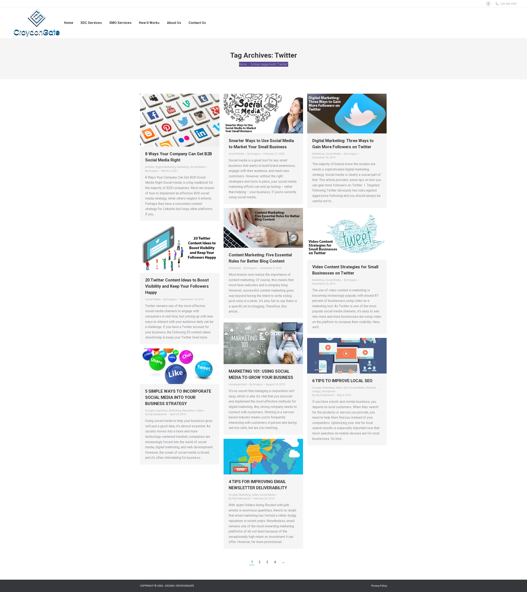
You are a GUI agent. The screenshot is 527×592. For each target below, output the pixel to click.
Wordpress (328, 391)
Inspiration (161, 410)
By (151, 170)
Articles (149, 166)
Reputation (188, 410)
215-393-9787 (508, 3)
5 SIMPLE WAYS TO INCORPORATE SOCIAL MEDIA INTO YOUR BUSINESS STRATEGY (178, 397)
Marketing (183, 166)
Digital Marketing (165, 166)
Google (316, 387)
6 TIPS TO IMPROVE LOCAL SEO (342, 380)
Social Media (197, 166)
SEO (345, 387)
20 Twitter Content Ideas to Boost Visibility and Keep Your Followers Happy (177, 286)
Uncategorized (237, 384)
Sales (339, 387)
